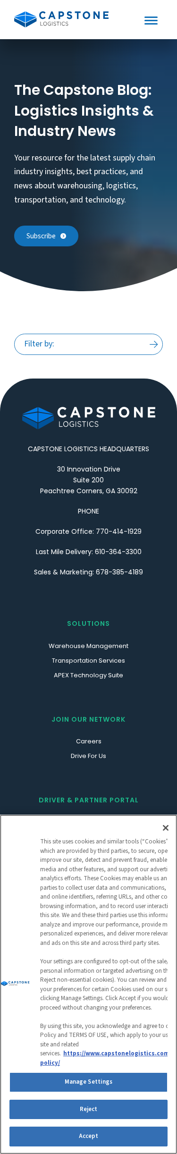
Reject (89, 1109)
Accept (89, 1136)
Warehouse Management (88, 645)
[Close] (165, 827)
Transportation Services (88, 660)
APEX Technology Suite (88, 675)
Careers (88, 741)
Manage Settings (89, 1082)
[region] (88, 984)
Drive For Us (88, 755)
